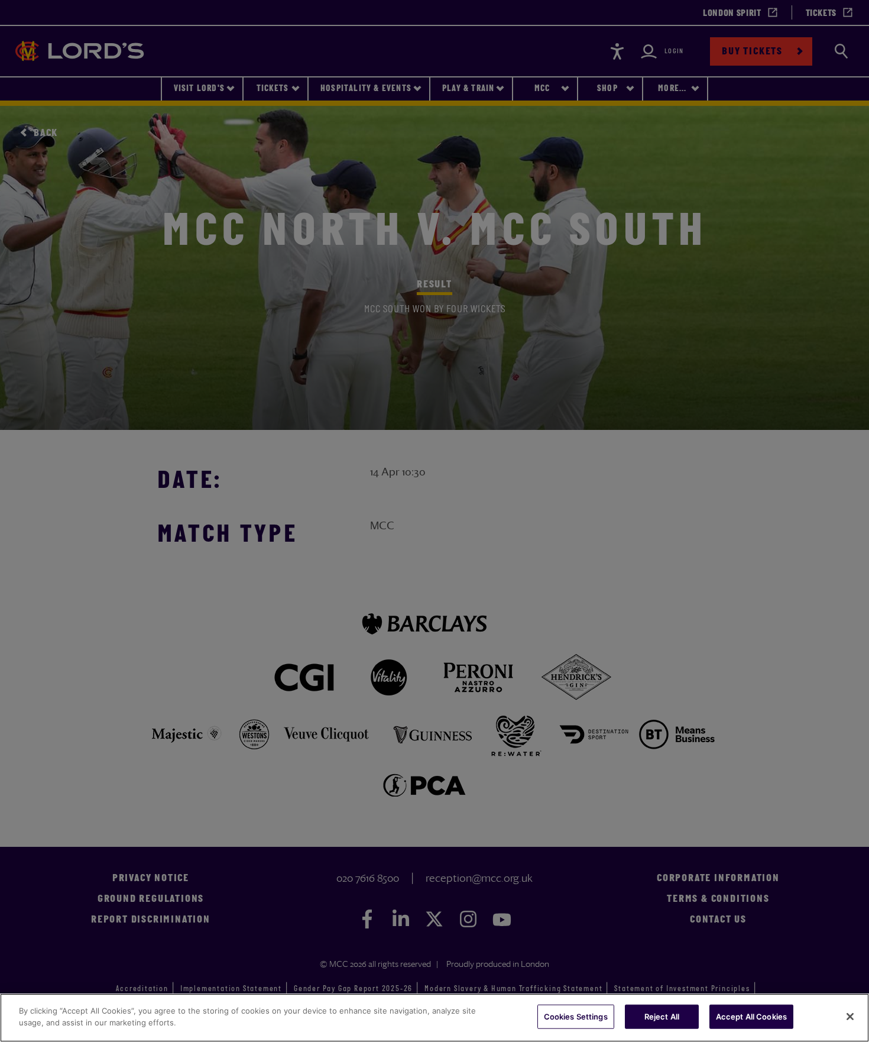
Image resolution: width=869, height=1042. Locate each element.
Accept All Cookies (751, 1016)
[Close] (850, 1017)
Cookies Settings (576, 1016)
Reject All (661, 1016)
